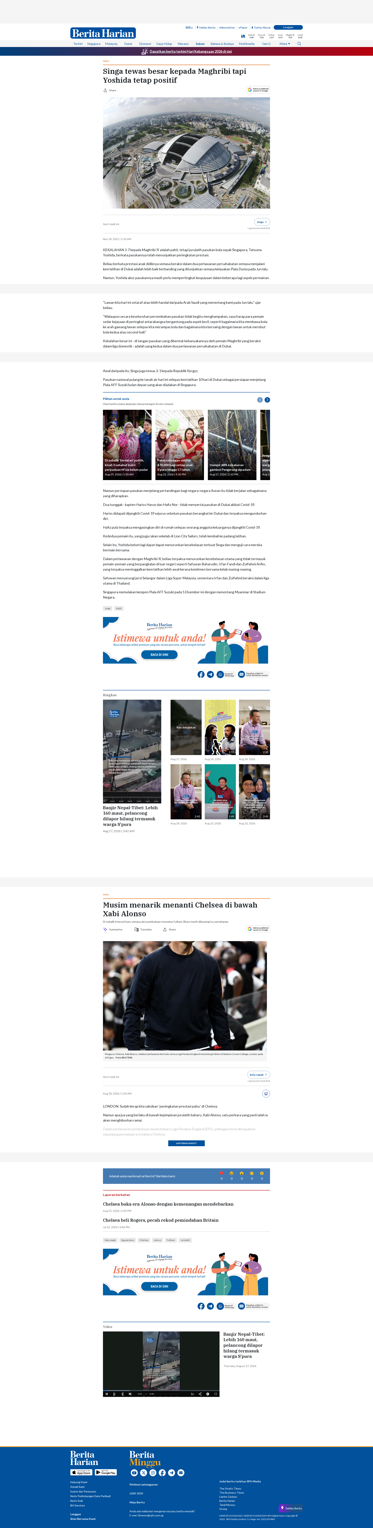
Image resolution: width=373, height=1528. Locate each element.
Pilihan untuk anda (116, 343)
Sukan (200, 20)
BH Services (77, 1412)
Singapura (93, 20)
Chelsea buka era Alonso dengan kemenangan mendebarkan (168, 1110)
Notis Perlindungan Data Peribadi (90, 1402)
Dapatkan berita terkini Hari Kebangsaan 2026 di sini (191, 28)
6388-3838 (136, 1400)
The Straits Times (230, 1395)
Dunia (128, 20)
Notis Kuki (76, 1407)
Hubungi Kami (78, 1388)
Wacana (183, 20)
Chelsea (144, 1146)
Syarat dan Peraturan (83, 1398)
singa (107, 553)
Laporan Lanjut (186, 1065)
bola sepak (110, 1146)
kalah (119, 553)
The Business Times (231, 1399)
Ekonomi (145, 20)
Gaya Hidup (164, 20)
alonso (157, 1146)
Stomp (223, 1415)
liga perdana (127, 1146)
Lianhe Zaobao (228, 1403)
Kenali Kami (77, 1393)
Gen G (266, 20)
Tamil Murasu (227, 1411)
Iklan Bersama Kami (83, 1425)
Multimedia (246, 20)
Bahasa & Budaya (222, 20)
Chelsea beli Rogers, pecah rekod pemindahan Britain (161, 1126)
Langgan (288, 3)
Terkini (78, 20)
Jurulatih (185, 1146)
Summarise (116, 852)
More (283, 20)
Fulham (171, 1146)
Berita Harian (227, 1407)
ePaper (243, 4)
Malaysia (111, 20)
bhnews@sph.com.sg (150, 1422)
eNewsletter (227, 4)
